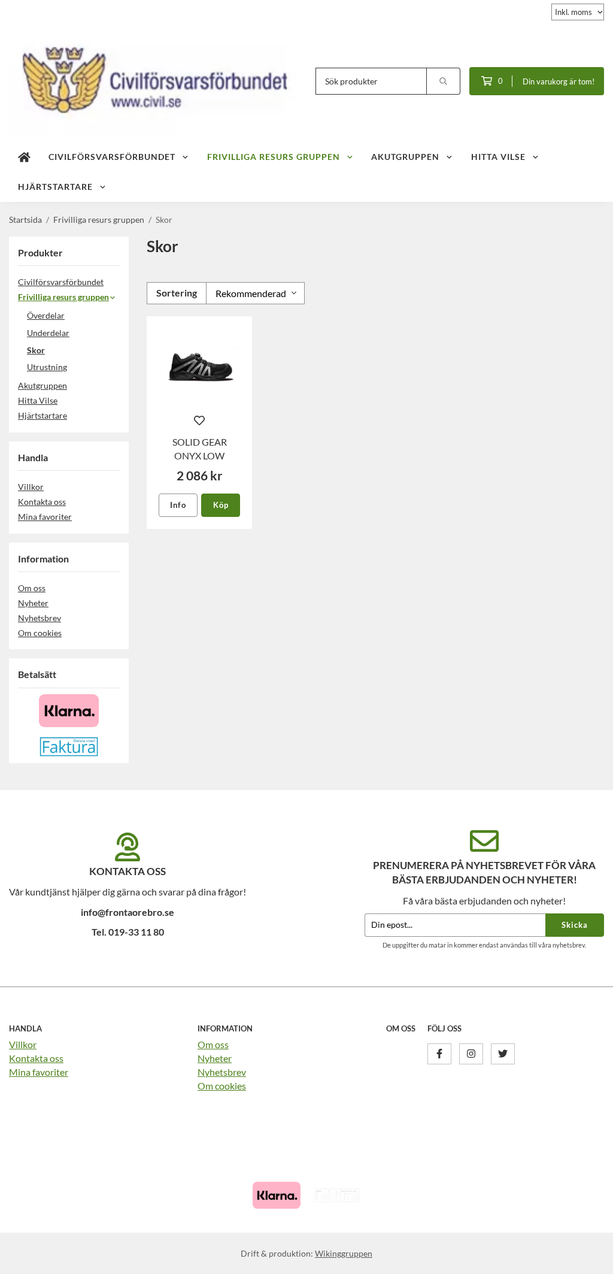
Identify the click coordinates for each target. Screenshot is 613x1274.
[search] (443, 81)
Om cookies (40, 633)
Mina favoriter (45, 517)
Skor (36, 350)
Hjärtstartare (55, 186)
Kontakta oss (42, 502)
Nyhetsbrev (39, 618)
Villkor (31, 487)
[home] (24, 157)
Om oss (31, 588)
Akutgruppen (405, 157)
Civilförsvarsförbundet (111, 157)
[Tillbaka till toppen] (587, 1257)
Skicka (575, 925)
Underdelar (48, 333)
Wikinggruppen (343, 1253)
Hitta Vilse (498, 157)
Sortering (176, 292)
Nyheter (33, 603)
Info (178, 505)
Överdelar (46, 315)
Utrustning (47, 367)
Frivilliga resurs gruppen (273, 157)
